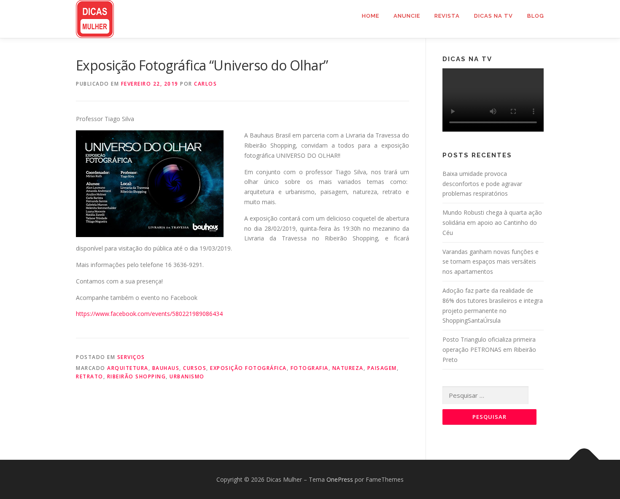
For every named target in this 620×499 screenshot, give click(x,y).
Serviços (131, 357)
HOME (370, 16)
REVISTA (447, 16)
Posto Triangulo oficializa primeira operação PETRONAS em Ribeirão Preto (489, 349)
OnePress (339, 479)
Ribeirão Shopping (136, 376)
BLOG (535, 16)
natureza (348, 368)
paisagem (382, 368)
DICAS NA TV (493, 16)
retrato (89, 376)
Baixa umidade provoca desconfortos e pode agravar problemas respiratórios (482, 184)
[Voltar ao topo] (584, 460)
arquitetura (127, 368)
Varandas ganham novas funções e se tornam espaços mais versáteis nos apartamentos (490, 262)
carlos (205, 83)
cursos (194, 368)
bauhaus (166, 368)
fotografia (310, 368)
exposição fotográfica (248, 368)
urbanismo (187, 376)
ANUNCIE (407, 16)
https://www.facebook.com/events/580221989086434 (149, 314)
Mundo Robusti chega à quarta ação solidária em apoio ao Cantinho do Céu (492, 222)
